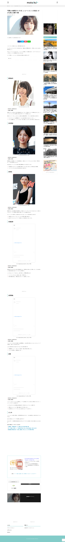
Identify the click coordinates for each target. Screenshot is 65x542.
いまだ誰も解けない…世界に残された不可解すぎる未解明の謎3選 (50, 146)
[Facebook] (19, 41)
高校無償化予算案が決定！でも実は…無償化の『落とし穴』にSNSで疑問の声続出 (21, 429)
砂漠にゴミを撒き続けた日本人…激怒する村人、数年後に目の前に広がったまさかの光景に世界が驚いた (50, 48)
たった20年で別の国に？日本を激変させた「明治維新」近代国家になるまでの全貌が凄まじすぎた (50, 83)
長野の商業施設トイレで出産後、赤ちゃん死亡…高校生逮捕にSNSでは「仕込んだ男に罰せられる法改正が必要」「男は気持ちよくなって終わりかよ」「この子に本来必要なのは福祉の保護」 (50, 97)
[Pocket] (25, 41)
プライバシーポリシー (10, 527)
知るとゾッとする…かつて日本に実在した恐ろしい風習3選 (50, 72)
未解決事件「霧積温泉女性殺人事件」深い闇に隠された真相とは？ (50, 157)
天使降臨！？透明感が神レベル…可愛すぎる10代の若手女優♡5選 (18, 426)
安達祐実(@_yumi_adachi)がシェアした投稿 (24, 260)
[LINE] (29, 41)
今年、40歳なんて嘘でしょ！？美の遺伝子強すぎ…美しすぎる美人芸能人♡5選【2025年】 (22, 428)
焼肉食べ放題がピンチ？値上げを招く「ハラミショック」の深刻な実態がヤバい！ (50, 123)
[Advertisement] (24, 67)
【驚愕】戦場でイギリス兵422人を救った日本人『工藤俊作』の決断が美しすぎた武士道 (50, 134)
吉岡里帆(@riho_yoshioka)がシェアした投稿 (24, 334)
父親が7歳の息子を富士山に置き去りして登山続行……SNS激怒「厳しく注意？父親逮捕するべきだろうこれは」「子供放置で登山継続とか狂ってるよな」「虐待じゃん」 (50, 111)
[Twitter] (22, 41)
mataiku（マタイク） (35, 538)
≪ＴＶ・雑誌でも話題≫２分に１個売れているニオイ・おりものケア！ (25, 473)
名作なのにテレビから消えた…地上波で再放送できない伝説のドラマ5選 (50, 60)
